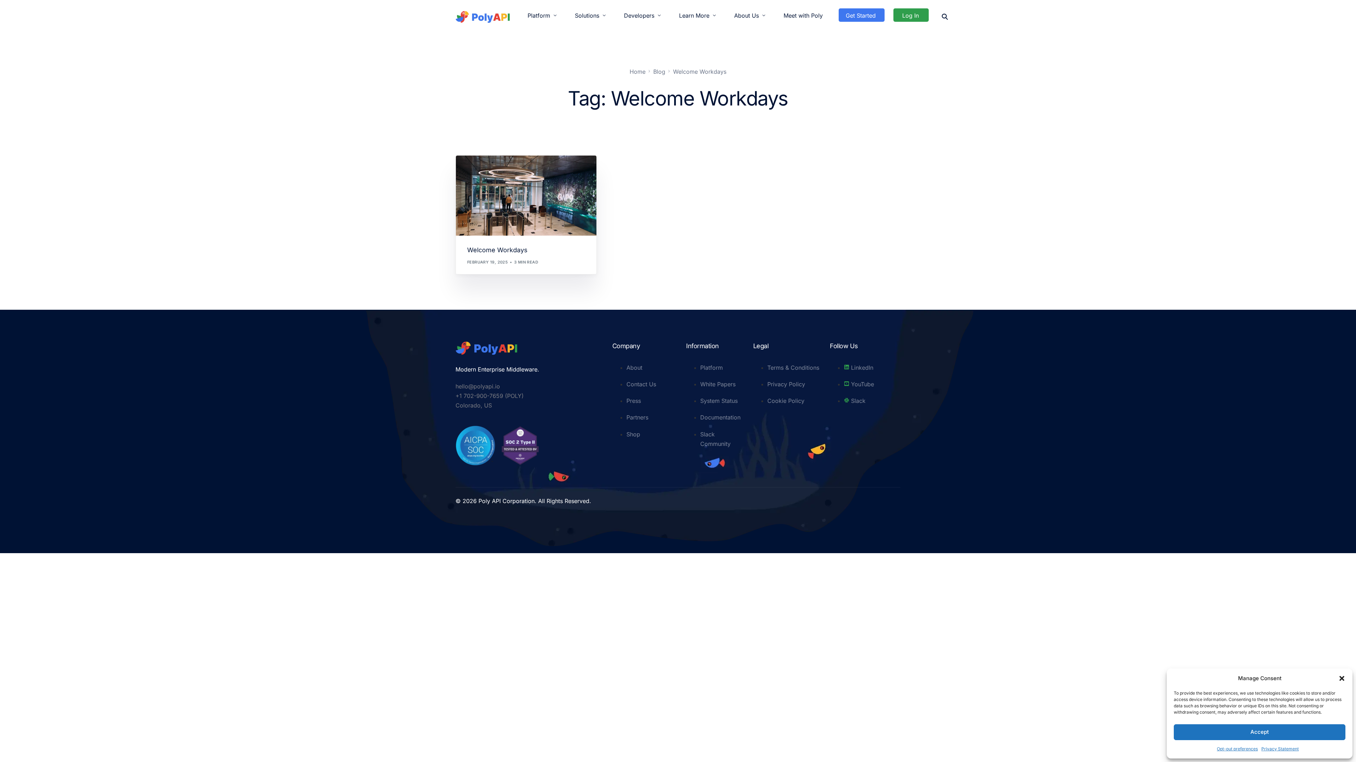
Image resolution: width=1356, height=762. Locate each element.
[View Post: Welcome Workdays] (526, 196)
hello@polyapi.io (478, 386)
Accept (1259, 731)
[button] (1341, 678)
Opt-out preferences (1237, 748)
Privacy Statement (1280, 748)
